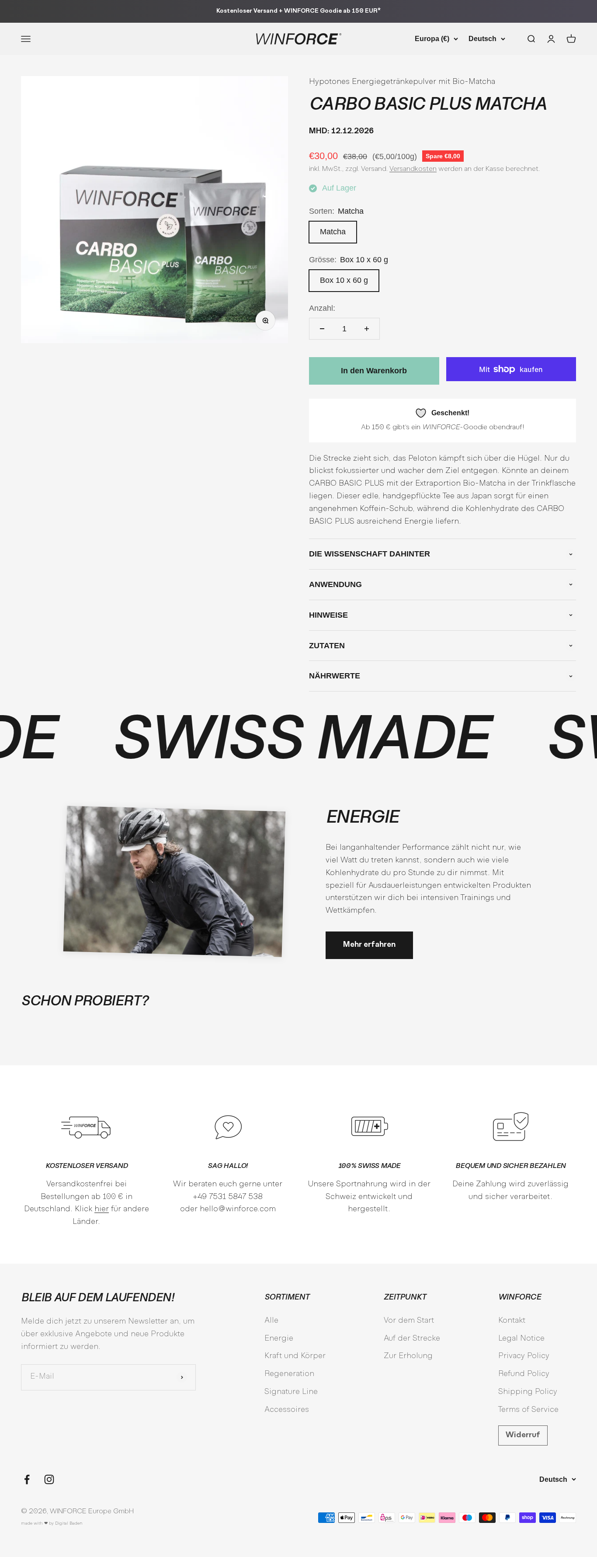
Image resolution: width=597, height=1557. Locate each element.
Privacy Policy (523, 1356)
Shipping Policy (527, 1392)
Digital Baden (69, 1524)
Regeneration (289, 1374)
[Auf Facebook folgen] (27, 1479)
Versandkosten (413, 169)
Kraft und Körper (295, 1356)
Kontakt (511, 1320)
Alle (271, 1320)
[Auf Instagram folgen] (49, 1479)
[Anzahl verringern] (322, 328)
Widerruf (523, 1435)
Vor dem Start (409, 1320)
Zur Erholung (408, 1356)
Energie (278, 1338)
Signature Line (291, 1392)
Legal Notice (521, 1338)
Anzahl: (322, 308)
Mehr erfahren (369, 945)
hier (101, 1209)
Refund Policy (523, 1374)
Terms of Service (528, 1410)
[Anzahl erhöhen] (366, 328)
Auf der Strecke (412, 1338)
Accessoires (286, 1410)
